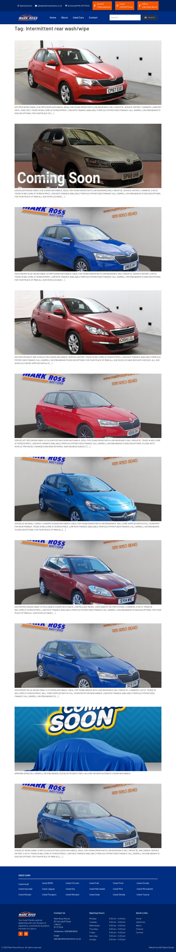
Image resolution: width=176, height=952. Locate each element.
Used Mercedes (97, 888)
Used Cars (78, 17)
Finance (139, 929)
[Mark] (117, 5)
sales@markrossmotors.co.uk (49, 6)
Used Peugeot (49, 894)
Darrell (100, 4)
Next (158, 862)
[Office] (140, 5)
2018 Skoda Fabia (30, 119)
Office (145, 4)
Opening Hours (26, 6)
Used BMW (47, 883)
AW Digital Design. (167, 947)
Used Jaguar (48, 888)
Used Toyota (143, 894)
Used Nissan (24, 894)
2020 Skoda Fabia (30, 202)
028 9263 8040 (71, 931)
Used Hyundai (25, 888)
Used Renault (72, 894)
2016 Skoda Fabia (30, 779)
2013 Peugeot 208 (30, 702)
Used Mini (118, 888)
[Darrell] (95, 5)
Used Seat (94, 894)
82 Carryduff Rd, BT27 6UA (78, 6)
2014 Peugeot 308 (30, 285)
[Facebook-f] (20, 934)
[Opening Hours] (18, 6)
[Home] (26, 934)
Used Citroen (72, 883)
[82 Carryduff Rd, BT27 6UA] (66, 6)
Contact (93, 17)
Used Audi (23, 884)
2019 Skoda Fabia (30, 618)
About (64, 17)
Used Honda (143, 883)
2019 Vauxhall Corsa (32, 452)
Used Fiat (94, 883)
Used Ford (118, 883)
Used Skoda (119, 894)
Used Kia (70, 888)
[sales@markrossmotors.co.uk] (36, 6)
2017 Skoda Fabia (30, 35)
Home (53, 17)
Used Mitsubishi (145, 888)
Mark (122, 4)
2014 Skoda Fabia (30, 535)
